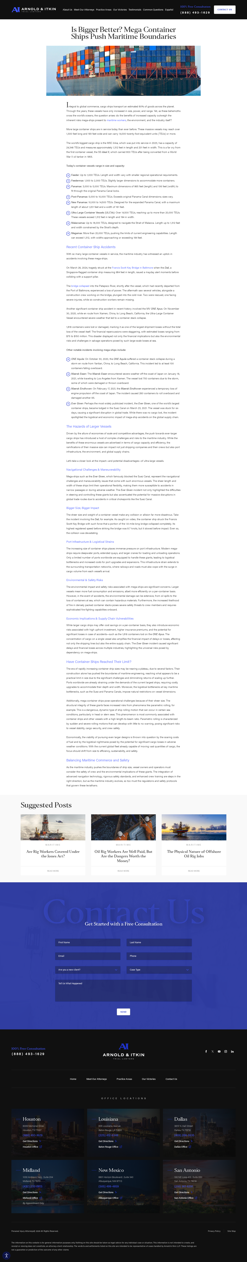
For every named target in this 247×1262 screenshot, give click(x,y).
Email (61, 955)
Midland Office (30, 1198)
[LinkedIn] (232, 1051)
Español (169, 9)
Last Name (135, 942)
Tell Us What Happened (70, 983)
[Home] (33, 9)
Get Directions (30, 1141)
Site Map (231, 1231)
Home (73, 1079)
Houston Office (30, 1147)
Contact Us (225, 9)
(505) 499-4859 (109, 1186)
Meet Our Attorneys (84, 9)
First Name (64, 942)
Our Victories (120, 9)
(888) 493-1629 (195, 12)
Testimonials (135, 9)
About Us (67, 9)
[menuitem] (67, 9)
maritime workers (116, 120)
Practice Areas (103, 9)
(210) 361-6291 (183, 1186)
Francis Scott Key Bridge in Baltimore (132, 267)
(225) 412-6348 (108, 1135)
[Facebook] (206, 1051)
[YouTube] (219, 1051)
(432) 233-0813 (32, 1186)
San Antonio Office (183, 1198)
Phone (133, 955)
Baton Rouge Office (108, 1147)
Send (123, 1011)
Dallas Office (180, 1147)
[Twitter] (212, 1051)
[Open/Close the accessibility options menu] (6, 1255)
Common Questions (153, 9)
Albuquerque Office (108, 1198)
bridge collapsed (80, 286)
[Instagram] (226, 1051)
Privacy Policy (214, 1231)
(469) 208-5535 (184, 1135)
